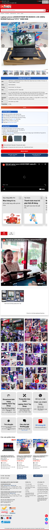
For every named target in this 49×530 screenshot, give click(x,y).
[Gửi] (44, 10)
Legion (22, 13)
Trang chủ (2, 13)
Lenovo (18, 13)
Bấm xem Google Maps (5, 489)
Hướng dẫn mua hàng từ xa (42, 494)
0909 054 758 (22, 478)
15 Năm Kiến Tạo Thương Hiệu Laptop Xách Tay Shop (42, 490)
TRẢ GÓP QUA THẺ (36, 155)
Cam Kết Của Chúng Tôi (43, 487)
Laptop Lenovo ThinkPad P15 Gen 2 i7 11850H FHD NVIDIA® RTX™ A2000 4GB (40, 456)
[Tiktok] (2, 518)
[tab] (4, 233)
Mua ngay (24, 151)
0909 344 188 (45, 2)
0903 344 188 (45, 1)
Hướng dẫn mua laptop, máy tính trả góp (42, 496)
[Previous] (3, 453)
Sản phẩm (7, 13)
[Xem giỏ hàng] (47, 10)
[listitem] (5, 72)
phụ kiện (14, 119)
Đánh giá (11, 234)
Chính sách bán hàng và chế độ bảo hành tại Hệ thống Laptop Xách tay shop (42, 500)
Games (27, 489)
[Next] (46, 453)
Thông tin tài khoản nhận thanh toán (30, 496)
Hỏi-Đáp (27, 491)
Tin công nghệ (29, 484)
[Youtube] (7, 518)
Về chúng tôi (40, 425)
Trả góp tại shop (12, 155)
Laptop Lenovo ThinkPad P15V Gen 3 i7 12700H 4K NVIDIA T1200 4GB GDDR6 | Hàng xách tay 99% (24, 456)
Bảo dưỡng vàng (10, 132)
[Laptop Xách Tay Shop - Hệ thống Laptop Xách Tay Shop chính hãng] (6, 6)
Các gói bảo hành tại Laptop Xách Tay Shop (29, 494)
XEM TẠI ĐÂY (25, 430)
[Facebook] (10, 518)
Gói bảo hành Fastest (12, 122)
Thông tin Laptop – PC (30, 485)
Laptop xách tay (13, 13)
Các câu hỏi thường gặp (43, 491)
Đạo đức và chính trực (42, 485)
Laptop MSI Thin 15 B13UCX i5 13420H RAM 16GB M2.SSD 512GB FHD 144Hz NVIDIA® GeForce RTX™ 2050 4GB (8, 456)
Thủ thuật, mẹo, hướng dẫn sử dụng (30, 488)
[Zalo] (5, 518)
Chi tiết (4, 234)
